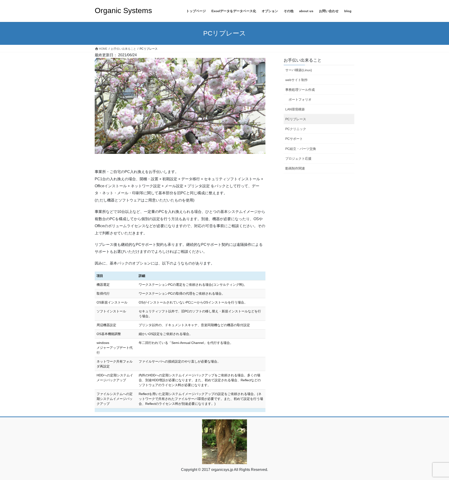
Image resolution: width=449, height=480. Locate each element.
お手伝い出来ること (303, 60)
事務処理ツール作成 (300, 90)
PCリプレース (295, 119)
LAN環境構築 (295, 109)
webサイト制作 (296, 80)
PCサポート (294, 139)
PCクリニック (295, 129)
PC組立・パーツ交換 (300, 149)
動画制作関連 (295, 168)
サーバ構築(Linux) (298, 70)
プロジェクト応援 (298, 158)
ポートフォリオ (300, 99)
